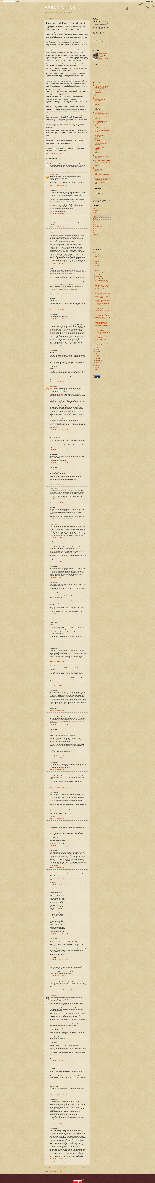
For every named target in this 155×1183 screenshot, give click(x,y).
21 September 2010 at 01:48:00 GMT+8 (59, 502)
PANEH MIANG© (99, 155)
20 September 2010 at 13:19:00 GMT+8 (59, 263)
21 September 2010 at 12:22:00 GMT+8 (59, 724)
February (98, 360)
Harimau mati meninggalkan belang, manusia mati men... (102, 314)
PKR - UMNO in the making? (102, 291)
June (97, 351)
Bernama (95, 212)
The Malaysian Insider (98, 239)
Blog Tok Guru (98, 140)
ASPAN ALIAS (59, 7)
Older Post (86, 1168)
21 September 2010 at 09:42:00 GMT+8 (59, 685)
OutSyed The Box (99, 85)
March (97, 358)
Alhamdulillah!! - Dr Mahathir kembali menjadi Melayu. (102, 286)
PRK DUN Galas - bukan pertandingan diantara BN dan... (101, 282)
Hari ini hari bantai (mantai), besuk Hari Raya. (101, 329)
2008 (96, 367)
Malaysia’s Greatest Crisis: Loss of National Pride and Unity (102, 163)
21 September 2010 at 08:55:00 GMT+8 (59, 618)
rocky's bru (97, 104)
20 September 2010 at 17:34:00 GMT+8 (59, 318)
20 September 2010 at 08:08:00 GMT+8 (59, 213)
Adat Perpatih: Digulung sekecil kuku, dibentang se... (102, 333)
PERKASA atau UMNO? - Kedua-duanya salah (101, 323)
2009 (96, 365)
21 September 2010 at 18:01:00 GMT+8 (59, 1082)
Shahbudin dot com (99, 168)
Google (94, 218)
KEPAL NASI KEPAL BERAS (102, 179)
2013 (96, 263)
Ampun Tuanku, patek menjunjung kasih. (100, 340)
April (97, 356)
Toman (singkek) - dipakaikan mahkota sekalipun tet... (102, 311)
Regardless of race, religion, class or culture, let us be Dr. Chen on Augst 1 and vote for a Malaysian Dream (102, 115)
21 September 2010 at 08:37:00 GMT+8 (59, 561)
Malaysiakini (96, 230)
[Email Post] (64, 153)
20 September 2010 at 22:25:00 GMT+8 (59, 429)
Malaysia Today (96, 228)
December (98, 272)
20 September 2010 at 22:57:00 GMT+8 (59, 449)
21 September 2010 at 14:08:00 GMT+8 (59, 867)
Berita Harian (96, 210)
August (97, 347)
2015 (96, 259)
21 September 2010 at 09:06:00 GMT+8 (59, 644)
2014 (96, 261)
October (98, 276)
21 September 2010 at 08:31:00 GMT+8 (59, 537)
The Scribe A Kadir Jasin (101, 121)
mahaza (52, 161)
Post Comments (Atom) (56, 1171)
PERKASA (95, 234)
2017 (96, 254)
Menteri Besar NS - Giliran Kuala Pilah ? (101, 297)
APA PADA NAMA (98, 136)
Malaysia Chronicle (97, 226)
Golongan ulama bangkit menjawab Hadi (100, 100)
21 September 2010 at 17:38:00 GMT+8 (59, 1060)
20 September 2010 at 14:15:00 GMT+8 (59, 309)
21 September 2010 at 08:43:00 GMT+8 (59, 577)
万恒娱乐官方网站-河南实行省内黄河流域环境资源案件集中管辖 (102, 142)
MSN (94, 222)
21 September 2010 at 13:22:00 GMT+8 (59, 845)
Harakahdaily (96, 220)
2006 (96, 372)
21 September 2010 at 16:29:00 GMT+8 (59, 884)
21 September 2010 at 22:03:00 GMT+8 (59, 1095)
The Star (95, 241)
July (97, 349)
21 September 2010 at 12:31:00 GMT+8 (59, 757)
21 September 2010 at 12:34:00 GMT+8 (59, 769)
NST (94, 232)
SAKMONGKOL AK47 (100, 92)
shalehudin (97, 173)
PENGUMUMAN (98, 169)
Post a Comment (52, 1161)
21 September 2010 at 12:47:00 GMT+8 (59, 787)
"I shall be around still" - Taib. (102, 288)
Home (67, 1168)
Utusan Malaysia (97, 243)
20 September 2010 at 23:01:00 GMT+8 (59, 462)
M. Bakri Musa (98, 127)
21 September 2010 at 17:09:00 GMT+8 (59, 959)
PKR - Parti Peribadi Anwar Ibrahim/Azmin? (101, 307)
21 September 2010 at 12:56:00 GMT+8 (59, 818)
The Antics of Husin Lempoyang (99, 148)
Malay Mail (95, 224)
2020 (96, 252)
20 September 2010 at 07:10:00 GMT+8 (59, 170)
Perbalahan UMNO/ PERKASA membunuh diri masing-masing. (102, 319)
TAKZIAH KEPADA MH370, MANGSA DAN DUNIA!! (100, 181)
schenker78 (52, 174)
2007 (96, 370)
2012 (96, 265)
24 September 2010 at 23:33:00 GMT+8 (59, 1158)
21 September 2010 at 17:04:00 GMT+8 (59, 933)
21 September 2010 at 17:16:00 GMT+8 (59, 975)
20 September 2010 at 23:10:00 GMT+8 (59, 484)
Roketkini (95, 237)
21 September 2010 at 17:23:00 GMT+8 (59, 991)
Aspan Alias (54, 153)
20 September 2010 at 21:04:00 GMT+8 (59, 381)
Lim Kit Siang (98, 112)
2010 (96, 270)
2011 (96, 268)
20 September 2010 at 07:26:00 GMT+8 (59, 185)
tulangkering (53, 386)
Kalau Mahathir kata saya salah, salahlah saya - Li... (103, 336)
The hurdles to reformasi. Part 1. (101, 94)
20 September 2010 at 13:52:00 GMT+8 (59, 294)
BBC (94, 208)
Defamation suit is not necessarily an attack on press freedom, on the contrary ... (102, 107)
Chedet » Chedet (99, 135)
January (98, 362)
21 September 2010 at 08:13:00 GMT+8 (59, 520)
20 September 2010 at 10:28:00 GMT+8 (59, 226)
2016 (96, 257)
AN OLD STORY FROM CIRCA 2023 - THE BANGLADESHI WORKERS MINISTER (101, 87)
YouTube (95, 245)
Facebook (95, 214)
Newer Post (48, 1168)
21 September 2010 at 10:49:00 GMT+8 (59, 710)
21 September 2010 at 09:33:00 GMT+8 (59, 661)
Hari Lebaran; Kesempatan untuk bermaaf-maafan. (101, 326)
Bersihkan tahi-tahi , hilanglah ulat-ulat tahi (102, 343)
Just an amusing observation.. (101, 156)
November (98, 274)
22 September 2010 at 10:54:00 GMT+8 (59, 1123)
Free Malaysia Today (98, 216)
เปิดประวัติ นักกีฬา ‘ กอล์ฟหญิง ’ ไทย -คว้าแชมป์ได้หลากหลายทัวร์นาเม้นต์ (102, 130)
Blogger (84, 1179)
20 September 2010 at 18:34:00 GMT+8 (59, 345)
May (97, 353)
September (98, 278)
